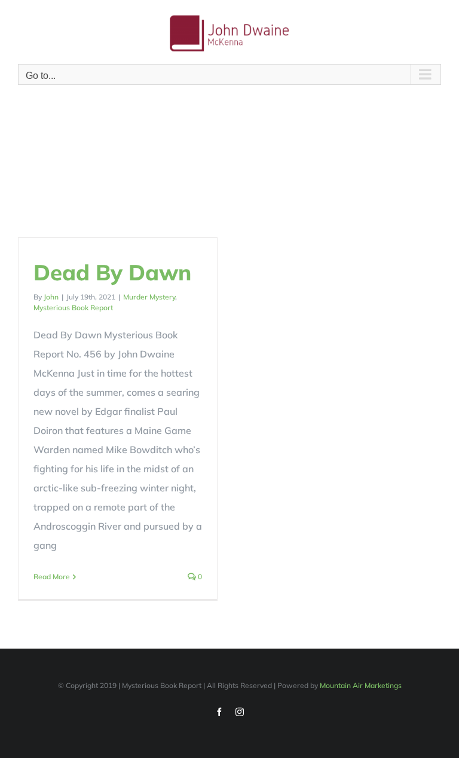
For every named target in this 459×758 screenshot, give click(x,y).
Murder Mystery (149, 296)
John (51, 296)
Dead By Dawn (112, 272)
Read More (51, 576)
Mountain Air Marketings (361, 685)
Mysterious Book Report (73, 307)
